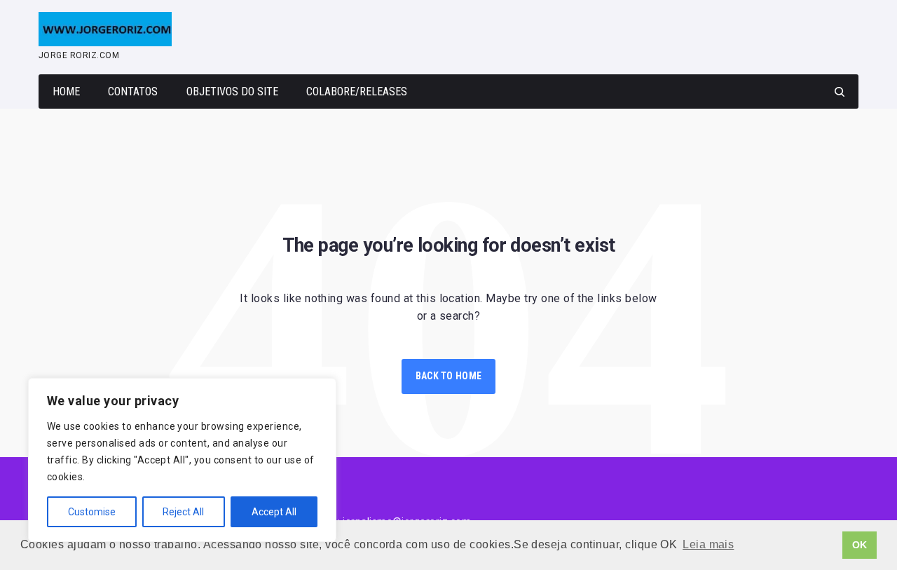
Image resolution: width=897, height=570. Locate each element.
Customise (92, 511)
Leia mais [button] (708, 544)
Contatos (133, 91)
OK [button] (860, 544)
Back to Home (448, 375)
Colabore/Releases (356, 91)
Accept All (274, 511)
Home (66, 91)
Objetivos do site (232, 91)
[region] (182, 460)
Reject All (183, 511)
